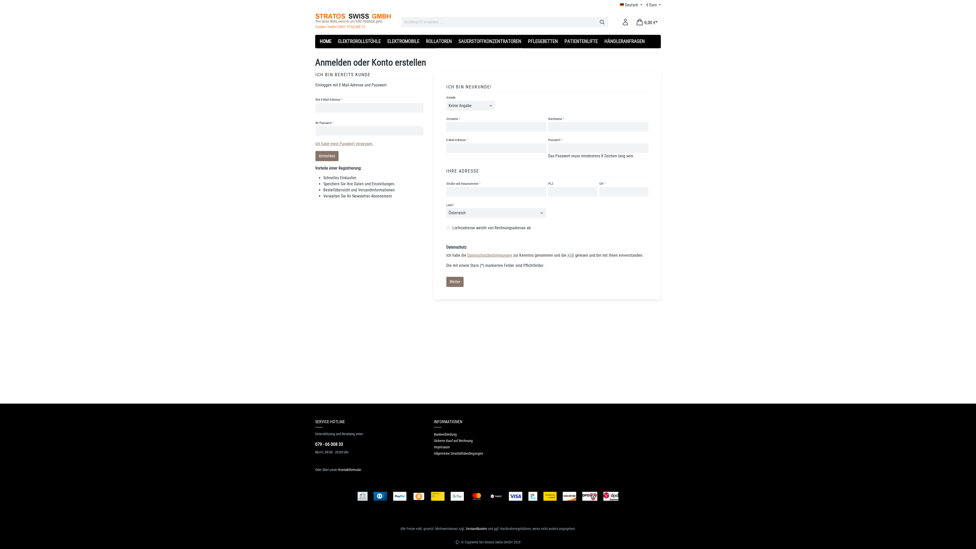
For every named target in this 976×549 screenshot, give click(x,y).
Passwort (555, 140)
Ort (602, 184)
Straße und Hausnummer (463, 184)
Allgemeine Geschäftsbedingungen (458, 453)
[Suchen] (602, 22)
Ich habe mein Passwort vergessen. (344, 143)
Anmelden (327, 156)
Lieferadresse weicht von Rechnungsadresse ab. (492, 227)
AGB (570, 255)
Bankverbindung (445, 434)
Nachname (556, 119)
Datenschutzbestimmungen (489, 255)
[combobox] (499, 22)
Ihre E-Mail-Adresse (329, 99)
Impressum (442, 447)
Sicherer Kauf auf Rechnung (453, 441)
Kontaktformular (349, 470)
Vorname (453, 119)
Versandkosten (476, 529)
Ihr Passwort (324, 123)
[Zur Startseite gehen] (353, 21)
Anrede (450, 97)
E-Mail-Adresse (457, 140)
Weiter (455, 281)
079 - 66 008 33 (329, 444)
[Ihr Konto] (625, 22)
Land (450, 205)
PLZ (550, 184)
